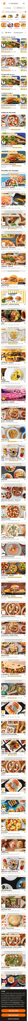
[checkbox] (4, 26)
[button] (3, 3)
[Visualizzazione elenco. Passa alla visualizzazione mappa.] (25, 12)
